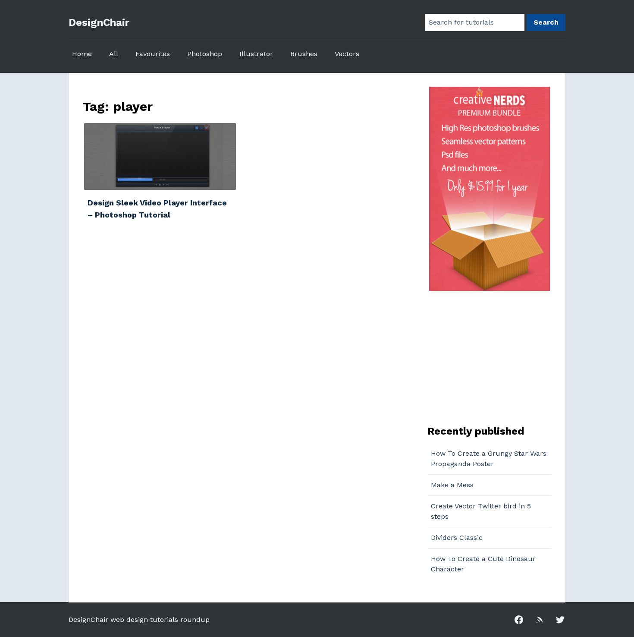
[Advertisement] (481, 357)
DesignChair (99, 22)
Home (82, 54)
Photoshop (204, 54)
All (113, 54)
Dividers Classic (457, 537)
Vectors (347, 54)
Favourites (152, 54)
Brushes (303, 54)
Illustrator (256, 54)
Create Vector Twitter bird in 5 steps (481, 511)
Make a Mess (452, 485)
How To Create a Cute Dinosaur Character (483, 564)
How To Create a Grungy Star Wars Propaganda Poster (488, 458)
